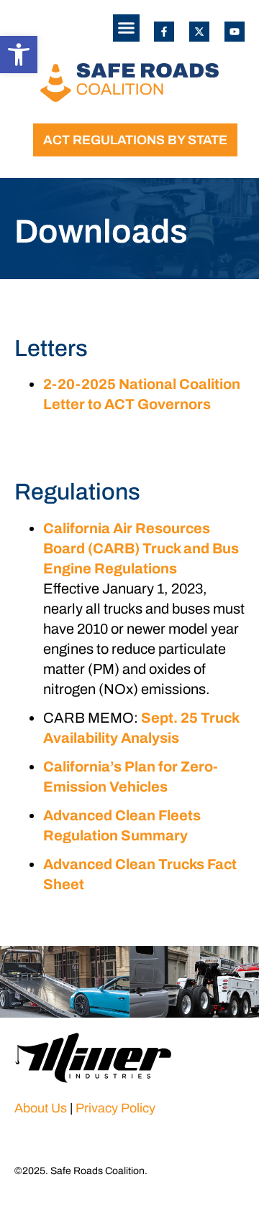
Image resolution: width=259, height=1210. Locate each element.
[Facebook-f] (164, 32)
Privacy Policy (115, 1108)
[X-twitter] (199, 32)
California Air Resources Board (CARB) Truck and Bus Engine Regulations (141, 548)
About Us (40, 1108)
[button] (18, 54)
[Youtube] (234, 32)
